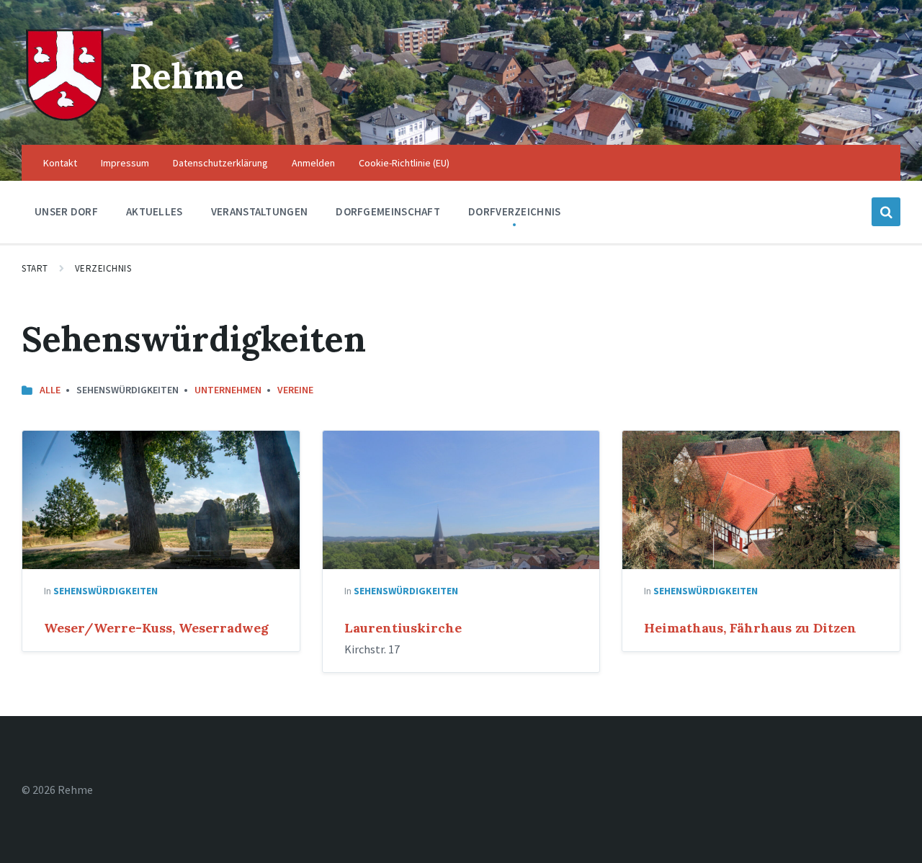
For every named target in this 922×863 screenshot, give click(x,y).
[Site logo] (65, 116)
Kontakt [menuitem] (60, 162)
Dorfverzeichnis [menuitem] (514, 211)
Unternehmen (227, 389)
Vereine (295, 389)
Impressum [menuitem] (125, 162)
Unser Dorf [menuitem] (66, 211)
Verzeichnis (103, 268)
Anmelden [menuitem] (313, 162)
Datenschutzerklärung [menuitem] (220, 162)
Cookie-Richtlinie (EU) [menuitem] (404, 162)
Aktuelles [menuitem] (154, 211)
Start (35, 268)
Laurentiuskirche (403, 628)
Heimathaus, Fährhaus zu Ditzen (750, 628)
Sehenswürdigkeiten (105, 590)
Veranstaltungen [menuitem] (259, 211)
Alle (50, 389)
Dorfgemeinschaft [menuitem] (388, 211)
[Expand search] (886, 211)
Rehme (187, 76)
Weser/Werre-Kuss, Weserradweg (156, 628)
